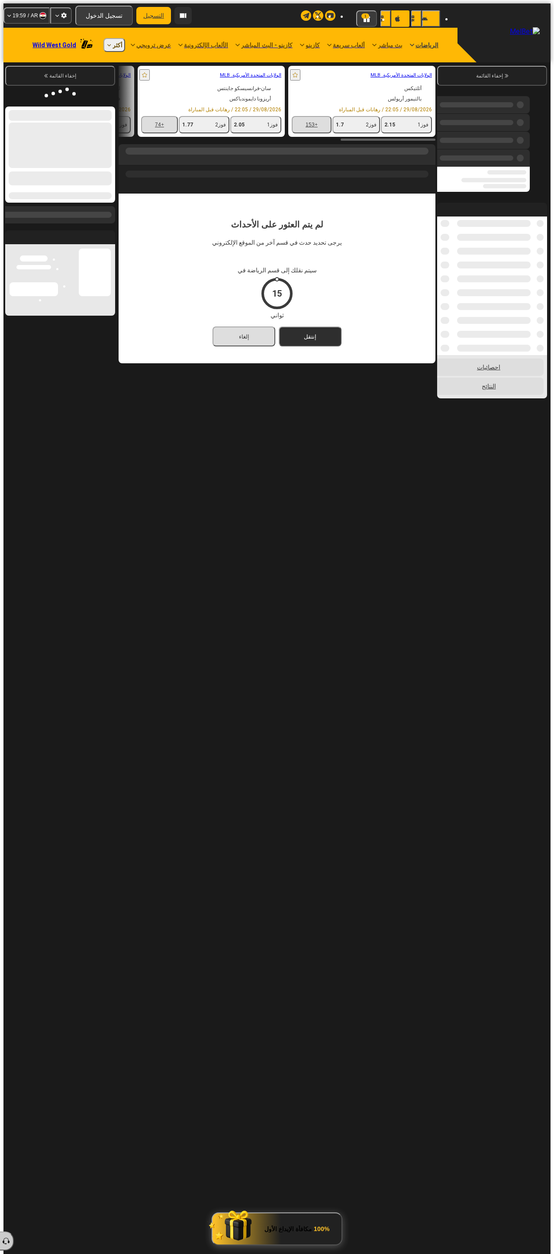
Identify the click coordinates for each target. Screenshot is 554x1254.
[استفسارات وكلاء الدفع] (183, 15)
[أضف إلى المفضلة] (389, 75)
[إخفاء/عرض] (12, 210)
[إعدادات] (61, 15)
